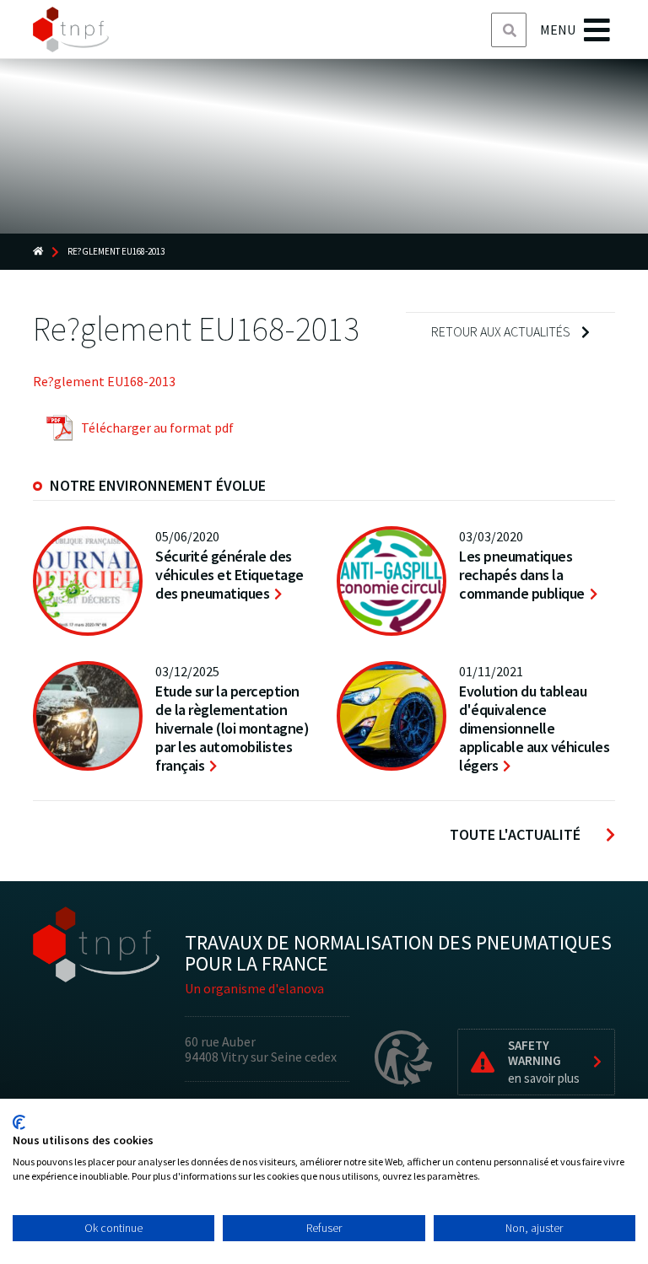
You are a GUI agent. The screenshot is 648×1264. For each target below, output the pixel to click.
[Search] (509, 30)
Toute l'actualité (515, 834)
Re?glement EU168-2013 (104, 381)
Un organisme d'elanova (254, 988)
